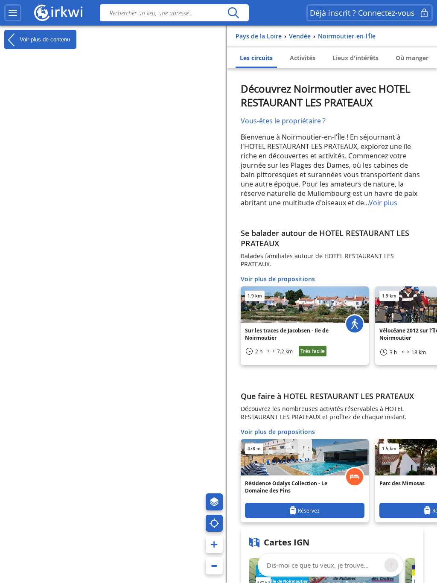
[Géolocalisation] (214, 523)
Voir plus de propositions (278, 279)
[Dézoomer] (214, 565)
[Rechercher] (233, 13)
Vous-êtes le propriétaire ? (283, 120)
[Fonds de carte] (214, 501)
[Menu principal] (12, 12)
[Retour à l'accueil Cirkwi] (58, 12)
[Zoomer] (214, 544)
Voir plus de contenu (44, 39)
